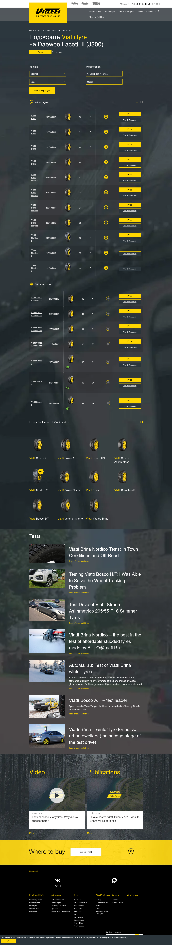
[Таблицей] (142, 102)
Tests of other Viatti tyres (79, 561)
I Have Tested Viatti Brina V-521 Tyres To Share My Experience (115, 819)
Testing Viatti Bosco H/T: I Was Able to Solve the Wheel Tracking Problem (105, 580)
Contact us (151, 11)
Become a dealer (117, 903)
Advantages (110, 11)
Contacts (115, 894)
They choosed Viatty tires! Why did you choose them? (55, 819)
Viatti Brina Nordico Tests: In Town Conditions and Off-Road (103, 552)
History (98, 900)
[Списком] (137, 102)
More (31, 833)
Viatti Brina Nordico (34, 177)
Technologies (56, 903)
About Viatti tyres (126, 11)
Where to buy (95, 11)
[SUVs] (85, 3)
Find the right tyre (97, 16)
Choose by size (34, 903)
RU (153, 4)
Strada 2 (37, 458)
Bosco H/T (95, 458)
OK (8, 941)
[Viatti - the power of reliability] (48, 12)
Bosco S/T (39, 518)
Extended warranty (57, 900)
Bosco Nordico (70, 490)
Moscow (124, 4)
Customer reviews (102, 903)
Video (98, 908)
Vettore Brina (97, 518)
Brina (92, 490)
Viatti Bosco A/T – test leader (98, 700)
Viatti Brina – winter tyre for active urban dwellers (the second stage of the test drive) (105, 735)
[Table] (142, 422)
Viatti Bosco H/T (79, 905)
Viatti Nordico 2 (34, 238)
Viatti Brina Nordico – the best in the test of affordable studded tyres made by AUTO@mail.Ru (105, 641)
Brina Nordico (125, 490)
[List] (137, 422)
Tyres (76, 894)
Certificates (33, 911)
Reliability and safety (58, 905)
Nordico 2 (38, 490)
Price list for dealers (129, 120)
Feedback (115, 900)
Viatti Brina (33, 117)
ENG (158, 4)
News (140, 11)
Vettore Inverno (70, 518)
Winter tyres (33, 905)
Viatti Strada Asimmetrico (36, 299)
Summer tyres (34, 908)
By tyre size (57, 52)
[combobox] (47, 73)
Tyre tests (54, 908)
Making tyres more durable (60, 911)
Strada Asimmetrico (121, 460)
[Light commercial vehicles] (95, 3)
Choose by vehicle (35, 900)
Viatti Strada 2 (78, 908)
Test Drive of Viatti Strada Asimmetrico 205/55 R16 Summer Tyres (103, 610)
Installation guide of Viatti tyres (102, 912)
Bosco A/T (67, 458)
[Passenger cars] (74, 3)
